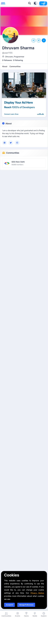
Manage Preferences (26, 605)
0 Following (18, 60)
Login (43, 3)
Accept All (9, 605)
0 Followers (7, 60)
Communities (12, 152)
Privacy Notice (37, 593)
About (9, 123)
